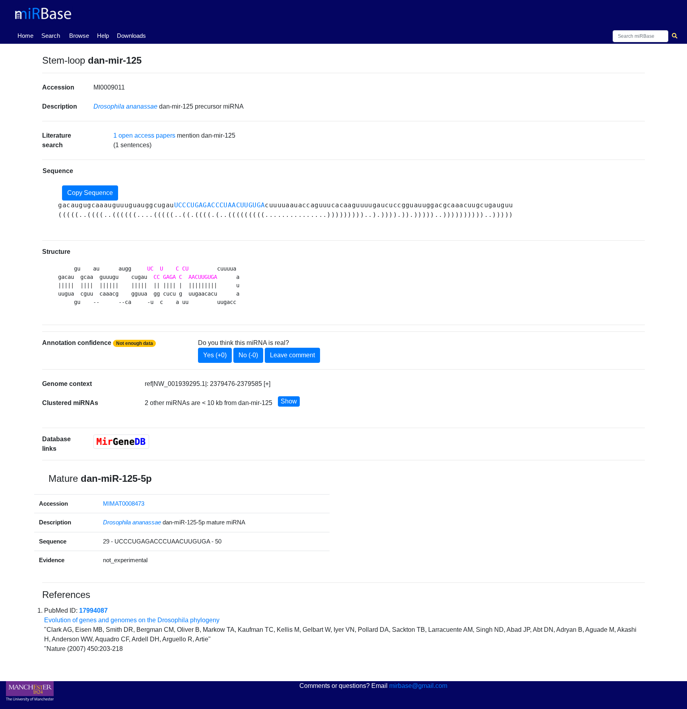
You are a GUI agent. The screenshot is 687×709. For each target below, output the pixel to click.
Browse (79, 35)
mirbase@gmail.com (418, 685)
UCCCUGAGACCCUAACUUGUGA (219, 205)
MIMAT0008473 (123, 503)
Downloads (131, 35)
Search (50, 35)
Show (289, 401)
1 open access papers (144, 135)
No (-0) (248, 355)
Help (103, 35)
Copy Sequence (90, 192)
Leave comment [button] (292, 355)
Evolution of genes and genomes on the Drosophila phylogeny (131, 620)
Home (27, 35)
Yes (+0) (215, 355)
